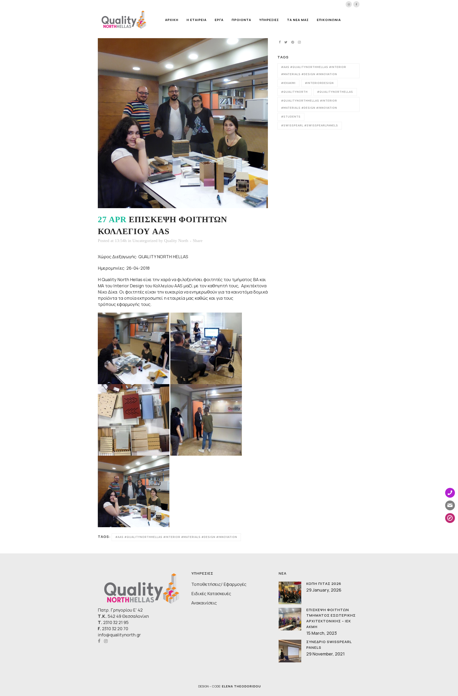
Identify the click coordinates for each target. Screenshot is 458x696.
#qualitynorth (294, 91)
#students (291, 116)
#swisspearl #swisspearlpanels (309, 125)
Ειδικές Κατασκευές (211, 593)
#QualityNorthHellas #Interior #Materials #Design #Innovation (309, 104)
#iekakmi (288, 83)
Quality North (176, 240)
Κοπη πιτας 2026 (323, 583)
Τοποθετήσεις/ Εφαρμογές (218, 584)
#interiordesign (319, 83)
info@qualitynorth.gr (119, 635)
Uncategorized (144, 240)
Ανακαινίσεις (204, 602)
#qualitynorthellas (335, 91)
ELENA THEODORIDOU (241, 686)
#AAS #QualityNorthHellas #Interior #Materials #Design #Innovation (176, 537)
